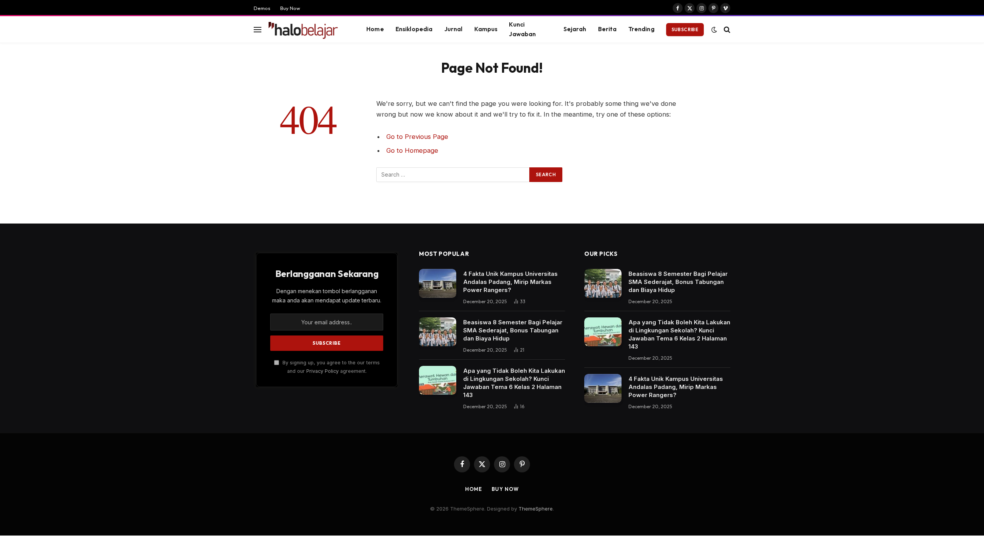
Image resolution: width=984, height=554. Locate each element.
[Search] (726, 29)
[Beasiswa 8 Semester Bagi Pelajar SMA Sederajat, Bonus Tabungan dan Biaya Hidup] (437, 331)
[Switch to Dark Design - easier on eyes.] (714, 30)
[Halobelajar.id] (307, 29)
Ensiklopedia (414, 29)
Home (375, 29)
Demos (262, 8)
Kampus (486, 29)
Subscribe (685, 29)
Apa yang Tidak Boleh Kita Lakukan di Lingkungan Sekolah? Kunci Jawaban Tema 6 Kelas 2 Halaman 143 (514, 383)
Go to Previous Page (417, 136)
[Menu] (257, 29)
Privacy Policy (322, 371)
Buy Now (290, 8)
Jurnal (453, 29)
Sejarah (575, 29)
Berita (607, 29)
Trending (641, 29)
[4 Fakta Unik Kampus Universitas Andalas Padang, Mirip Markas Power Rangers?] (437, 283)
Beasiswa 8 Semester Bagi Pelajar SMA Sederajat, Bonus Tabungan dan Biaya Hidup (512, 330)
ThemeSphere (536, 509)
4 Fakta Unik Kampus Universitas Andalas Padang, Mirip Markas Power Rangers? (510, 282)
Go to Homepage (412, 150)
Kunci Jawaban (522, 29)
